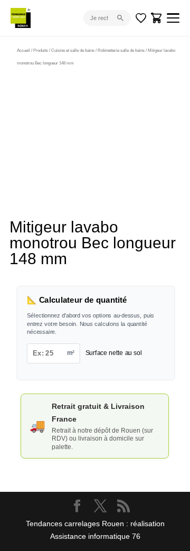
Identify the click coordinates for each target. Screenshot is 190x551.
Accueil (23, 50)
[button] (146, 83)
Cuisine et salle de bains (72, 50)
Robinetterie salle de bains (121, 50)
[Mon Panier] (157, 18)
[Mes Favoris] (141, 18)
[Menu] (173, 18)
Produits (40, 50)
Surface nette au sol (114, 352)
